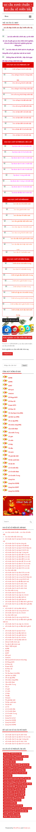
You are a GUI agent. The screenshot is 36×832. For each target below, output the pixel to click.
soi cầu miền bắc (9, 786)
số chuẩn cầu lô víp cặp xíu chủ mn (17, 624)
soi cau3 (16, 767)
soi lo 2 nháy (8, 800)
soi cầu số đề (21, 786)
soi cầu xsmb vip (9, 795)
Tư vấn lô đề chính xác (10, 320)
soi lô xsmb (27, 808)
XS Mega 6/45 (13, 397)
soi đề (6, 814)
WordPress (17, 828)
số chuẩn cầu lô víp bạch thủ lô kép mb (18, 548)
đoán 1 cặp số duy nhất (12, 816)
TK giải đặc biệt (13, 456)
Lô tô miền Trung (14, 475)
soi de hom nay (9, 797)
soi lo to (17, 800)
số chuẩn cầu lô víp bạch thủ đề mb (17, 546)
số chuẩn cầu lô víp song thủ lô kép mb (18, 577)
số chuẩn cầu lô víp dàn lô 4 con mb (17, 566)
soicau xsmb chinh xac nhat (13, 778)
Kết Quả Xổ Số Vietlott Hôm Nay (16, 660)
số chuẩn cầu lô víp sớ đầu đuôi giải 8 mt (19, 601)
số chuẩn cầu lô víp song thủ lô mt (17, 611)
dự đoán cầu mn (9, 762)
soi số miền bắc (22, 811)
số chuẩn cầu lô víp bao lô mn (15, 631)
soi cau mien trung (10, 773)
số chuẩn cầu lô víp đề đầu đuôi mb (17, 581)
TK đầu (10, 448)
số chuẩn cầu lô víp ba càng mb (15, 543)
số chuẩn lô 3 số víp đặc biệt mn (16, 640)
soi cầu (27, 778)
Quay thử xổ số (10, 718)
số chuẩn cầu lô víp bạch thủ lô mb (17, 550)
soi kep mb (19, 797)
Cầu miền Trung (13, 433)
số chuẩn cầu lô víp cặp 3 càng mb (16, 552)
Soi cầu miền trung (11, 590)
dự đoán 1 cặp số (22, 756)
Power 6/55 (12, 405)
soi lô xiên (17, 808)
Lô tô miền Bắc (13, 468)
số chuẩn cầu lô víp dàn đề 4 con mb (17, 555)
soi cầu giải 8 (8, 784)
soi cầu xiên (20, 789)
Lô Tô (7, 707)
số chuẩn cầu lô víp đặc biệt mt (15, 597)
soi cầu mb (27, 784)
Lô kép (10, 444)
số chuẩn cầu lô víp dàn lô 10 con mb (17, 563)
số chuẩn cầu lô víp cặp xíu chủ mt (16, 595)
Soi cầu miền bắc (10, 570)
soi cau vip (8, 775)
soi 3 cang (7, 767)
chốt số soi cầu (16, 754)
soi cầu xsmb (19, 792)
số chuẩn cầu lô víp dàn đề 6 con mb (17, 557)
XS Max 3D (12, 409)
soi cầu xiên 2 (8, 792)
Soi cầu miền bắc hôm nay (14, 537)
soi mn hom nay (9, 811)
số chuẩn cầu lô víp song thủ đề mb (17, 575)
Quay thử (11, 479)
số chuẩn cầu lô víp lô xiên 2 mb (16, 584)
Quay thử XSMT (13, 487)
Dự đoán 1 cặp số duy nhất (13, 759)
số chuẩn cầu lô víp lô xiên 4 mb (16, 588)
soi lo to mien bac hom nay (13, 805)
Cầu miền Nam (13, 429)
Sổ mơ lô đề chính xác (12, 642)
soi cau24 (7, 770)
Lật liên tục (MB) (13, 417)
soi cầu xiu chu (9, 789)
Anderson (27, 828)
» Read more (8, 354)
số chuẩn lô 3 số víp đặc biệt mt (15, 608)
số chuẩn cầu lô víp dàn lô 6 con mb (17, 568)
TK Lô (7, 687)
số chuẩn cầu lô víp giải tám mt (15, 599)
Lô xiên (10, 440)
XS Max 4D (12, 401)
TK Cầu (7, 671)
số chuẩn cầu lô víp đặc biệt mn (15, 633)
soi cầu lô (18, 784)
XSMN (10, 382)
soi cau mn (22, 773)
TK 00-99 (11, 464)
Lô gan (10, 436)
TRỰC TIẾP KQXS (11, 646)
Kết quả (11, 390)
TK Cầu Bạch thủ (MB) (15, 413)
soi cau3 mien (25, 767)
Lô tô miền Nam (13, 471)
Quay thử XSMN (13, 491)
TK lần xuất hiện (13, 460)
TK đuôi (11, 452)
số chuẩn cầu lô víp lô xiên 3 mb (16, 586)
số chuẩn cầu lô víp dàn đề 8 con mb (17, 559)
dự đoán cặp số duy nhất (12, 765)
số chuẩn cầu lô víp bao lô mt (15, 593)
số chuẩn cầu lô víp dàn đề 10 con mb (17, 561)
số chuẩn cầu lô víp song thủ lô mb (17, 579)
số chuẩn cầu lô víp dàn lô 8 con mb (17, 572)
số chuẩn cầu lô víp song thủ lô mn (17, 617)
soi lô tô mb (8, 808)
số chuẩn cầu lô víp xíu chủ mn (15, 637)
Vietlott (11, 393)
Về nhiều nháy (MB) (14, 425)
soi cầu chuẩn (20, 781)
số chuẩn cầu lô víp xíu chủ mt (15, 613)
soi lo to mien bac (10, 803)
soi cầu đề (20, 795)
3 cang (6, 754)
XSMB (10, 378)
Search (24, 365)
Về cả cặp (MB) (13, 421)
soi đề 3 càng (14, 814)
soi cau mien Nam (19, 770)
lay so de (25, 765)
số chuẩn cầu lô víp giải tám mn (15, 635)
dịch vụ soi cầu (9, 756)
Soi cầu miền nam (11, 615)
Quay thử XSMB (13, 483)
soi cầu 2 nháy (9, 781)
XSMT (10, 386)
